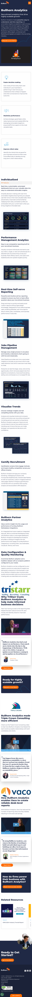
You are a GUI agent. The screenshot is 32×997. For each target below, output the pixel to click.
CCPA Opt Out (4, 980)
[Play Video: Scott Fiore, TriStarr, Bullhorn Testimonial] (16, 626)
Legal (2, 983)
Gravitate (11, 991)
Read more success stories (12, 887)
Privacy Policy (4, 982)
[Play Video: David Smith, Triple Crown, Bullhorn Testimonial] (16, 742)
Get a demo (16, 995)
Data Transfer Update (6, 977)
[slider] (16, 634)
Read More (7, 668)
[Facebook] (28, 971)
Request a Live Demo (9, 40)
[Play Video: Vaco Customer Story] (16, 825)
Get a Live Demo (7, 960)
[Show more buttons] (29, 634)
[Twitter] (25, 971)
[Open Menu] (29, 3)
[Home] (5, 3)
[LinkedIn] (30, 971)
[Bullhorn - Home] (5, 970)
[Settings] (2, 994)
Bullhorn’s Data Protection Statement (10, 979)
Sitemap (3, 985)
